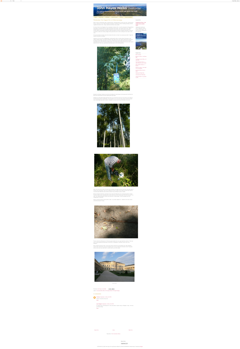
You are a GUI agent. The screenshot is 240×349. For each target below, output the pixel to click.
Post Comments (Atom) (116, 333)
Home (114, 330)
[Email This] (109, 289)
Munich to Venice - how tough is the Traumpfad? (141, 68)
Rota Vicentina (138, 54)
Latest (96, 17)
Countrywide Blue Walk (100, 290)
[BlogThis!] (110, 289)
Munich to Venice (114, 17)
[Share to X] (111, 289)
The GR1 (121, 17)
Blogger (141, 346)
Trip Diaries (107, 17)
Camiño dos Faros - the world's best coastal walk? (141, 24)
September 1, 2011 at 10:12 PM (108, 303)
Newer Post (96, 330)
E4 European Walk (108, 290)
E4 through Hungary (116, 290)
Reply (97, 300)
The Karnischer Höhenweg (140, 74)
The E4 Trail (101, 17)
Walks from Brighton (128, 17)
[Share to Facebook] (112, 289)
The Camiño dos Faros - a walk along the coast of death (141, 62)
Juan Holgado (99, 303)
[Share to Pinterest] (113, 289)
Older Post (130, 330)
